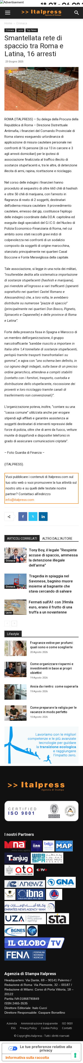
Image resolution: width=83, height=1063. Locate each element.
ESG (13, 1028)
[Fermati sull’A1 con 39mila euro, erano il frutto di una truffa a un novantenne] (15, 607)
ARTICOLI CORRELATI (22, 538)
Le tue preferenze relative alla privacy (46, 1048)
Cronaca (21, 23)
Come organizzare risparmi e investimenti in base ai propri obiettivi (51, 668)
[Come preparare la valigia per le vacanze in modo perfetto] (15, 713)
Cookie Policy (49, 1028)
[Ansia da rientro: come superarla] (15, 692)
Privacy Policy (28, 1028)
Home (8, 23)
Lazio (20, 30)
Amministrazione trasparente (39, 1023)
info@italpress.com (20, 500)
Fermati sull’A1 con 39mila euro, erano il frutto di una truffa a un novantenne (51, 607)
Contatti (67, 1028)
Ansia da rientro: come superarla (54, 686)
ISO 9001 (67, 1023)
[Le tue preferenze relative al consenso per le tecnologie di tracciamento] (75, 1055)
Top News (32, 30)
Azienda (12, 1023)
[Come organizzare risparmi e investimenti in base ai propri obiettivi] (15, 669)
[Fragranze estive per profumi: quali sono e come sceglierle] (15, 648)
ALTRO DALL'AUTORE (57, 538)
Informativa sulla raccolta (27, 1057)
